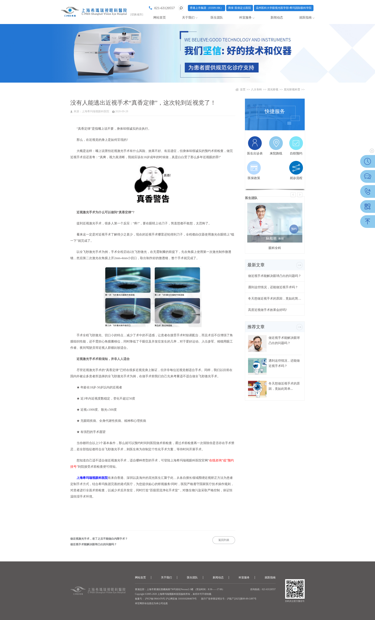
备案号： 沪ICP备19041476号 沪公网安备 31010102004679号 (166, 598)
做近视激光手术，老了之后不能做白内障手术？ (99, 538)
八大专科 (256, 89)
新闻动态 (277, 17)
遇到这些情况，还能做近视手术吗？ (273, 287)
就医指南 (305, 17)
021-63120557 (164, 8)
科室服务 (245, 17)
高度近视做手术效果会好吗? (267, 309)
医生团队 (217, 17)
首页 (243, 89)
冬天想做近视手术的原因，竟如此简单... (275, 298)
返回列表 (223, 540)
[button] (293, 194)
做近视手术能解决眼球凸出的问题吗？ (93, 544)
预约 (294, 228)
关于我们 (188, 17)
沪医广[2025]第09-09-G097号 (241, 598)
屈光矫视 (272, 89)
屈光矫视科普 (292, 89)
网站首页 (159, 17)
